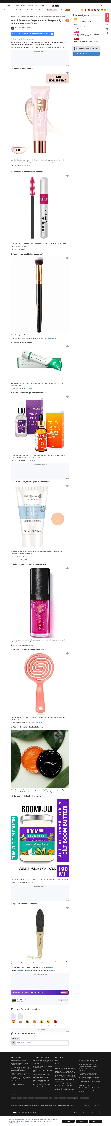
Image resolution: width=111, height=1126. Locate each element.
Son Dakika (62, 1098)
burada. (52, 338)
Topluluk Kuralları (36, 1105)
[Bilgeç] (88, 9)
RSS (74, 1105)
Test (75, 19)
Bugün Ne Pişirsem (73, 1098)
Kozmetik (23, 16)
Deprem (19, 1098)
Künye (71, 1105)
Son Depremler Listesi (60, 1063)
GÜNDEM (23, 5)
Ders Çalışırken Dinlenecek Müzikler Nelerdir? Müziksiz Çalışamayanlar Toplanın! (88, 1074)
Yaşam (76, 24)
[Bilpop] (92, 9)
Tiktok (55, 1098)
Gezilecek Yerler (84, 1098)
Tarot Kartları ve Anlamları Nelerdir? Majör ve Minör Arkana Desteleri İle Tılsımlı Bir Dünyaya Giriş (89, 1062)
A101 (51, 1098)
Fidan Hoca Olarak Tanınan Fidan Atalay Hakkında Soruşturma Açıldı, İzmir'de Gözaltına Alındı (43, 1062)
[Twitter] (92, 1105)
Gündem (76, 38)
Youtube (31, 1098)
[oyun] (98, 9)
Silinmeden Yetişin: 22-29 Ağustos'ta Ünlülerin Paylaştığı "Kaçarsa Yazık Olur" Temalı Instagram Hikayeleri (87, 35)
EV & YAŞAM (15, 5)
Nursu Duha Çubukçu (24, 27)
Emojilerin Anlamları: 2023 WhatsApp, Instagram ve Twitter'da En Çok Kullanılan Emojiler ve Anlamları (65, 1081)
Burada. (26, 165)
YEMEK (37, 5)
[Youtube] (95, 1105)
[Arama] (97, 5)
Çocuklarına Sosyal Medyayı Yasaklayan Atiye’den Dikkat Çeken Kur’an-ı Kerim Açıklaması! (21, 1079)
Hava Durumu (58, 1060)
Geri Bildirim (20, 1105)
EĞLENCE (30, 5)
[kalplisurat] (105, 9)
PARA (42, 5)
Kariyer (50, 1105)
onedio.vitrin (19, 970)
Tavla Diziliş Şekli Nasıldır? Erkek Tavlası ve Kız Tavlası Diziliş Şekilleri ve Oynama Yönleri (65, 1089)
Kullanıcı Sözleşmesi (58, 1105)
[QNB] (82, 9)
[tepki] (13, 1021)
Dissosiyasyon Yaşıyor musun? (82, 21)
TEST (8, 5)
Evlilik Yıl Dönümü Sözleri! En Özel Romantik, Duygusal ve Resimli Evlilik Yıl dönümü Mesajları (65, 1068)
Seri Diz (67, 9)
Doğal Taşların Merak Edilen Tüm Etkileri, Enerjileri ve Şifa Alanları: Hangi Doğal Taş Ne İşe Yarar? (65, 1077)
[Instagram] (85, 1105)
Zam (25, 1098)
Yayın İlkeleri (66, 1105)
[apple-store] (77, 1112)
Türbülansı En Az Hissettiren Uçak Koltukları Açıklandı (86, 27)
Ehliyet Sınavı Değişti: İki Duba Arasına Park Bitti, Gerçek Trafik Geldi (86, 42)
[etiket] (67, 20)
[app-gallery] (95, 1112)
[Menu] (4, 5)
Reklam (42, 1105)
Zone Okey (61, 9)
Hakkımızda (14, 1105)
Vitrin (18, 16)
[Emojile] (95, 9)
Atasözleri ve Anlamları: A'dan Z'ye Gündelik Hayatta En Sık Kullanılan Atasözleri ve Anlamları (63, 1085)
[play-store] (86, 1112)
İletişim (46, 1105)
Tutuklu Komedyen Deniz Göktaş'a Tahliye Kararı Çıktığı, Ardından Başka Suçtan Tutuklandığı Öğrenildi (42, 1076)
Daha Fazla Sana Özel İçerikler (85, 54)
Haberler (13, 16)
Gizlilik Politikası (27, 1105)
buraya (59, 243)
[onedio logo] (55, 5)
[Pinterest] (98, 1105)
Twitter (13, 1098)
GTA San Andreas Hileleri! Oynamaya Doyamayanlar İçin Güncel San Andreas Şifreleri (88, 1087)
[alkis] (101, 9)
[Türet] (85, 9)
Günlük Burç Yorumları (41, 1098)
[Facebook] (88, 1105)
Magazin (76, 31)
